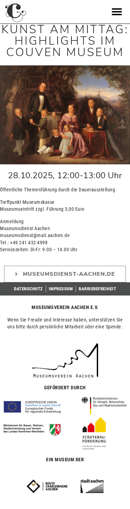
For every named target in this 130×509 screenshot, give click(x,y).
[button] (117, 11)
